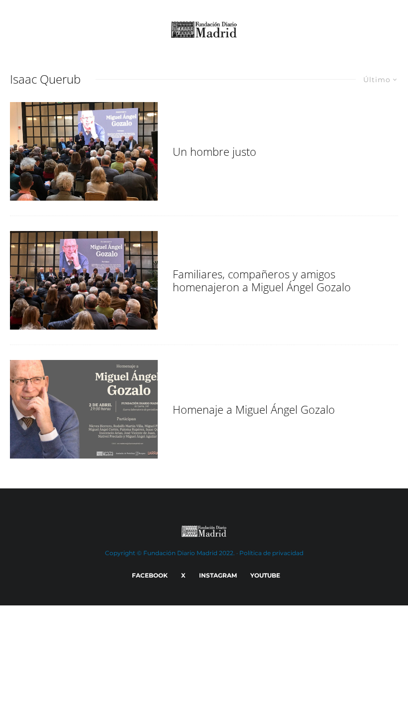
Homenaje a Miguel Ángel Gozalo (254, 409)
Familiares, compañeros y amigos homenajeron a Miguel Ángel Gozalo (262, 280)
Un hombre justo (214, 151)
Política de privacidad (271, 553)
